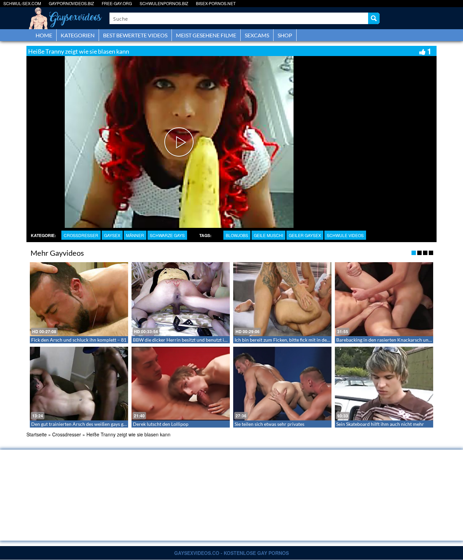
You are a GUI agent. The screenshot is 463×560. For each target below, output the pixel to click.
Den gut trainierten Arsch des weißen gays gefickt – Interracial (96, 424)
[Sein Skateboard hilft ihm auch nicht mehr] (384, 384)
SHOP (285, 35)
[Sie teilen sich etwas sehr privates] (282, 384)
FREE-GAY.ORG (117, 3)
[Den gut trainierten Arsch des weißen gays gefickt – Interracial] (79, 384)
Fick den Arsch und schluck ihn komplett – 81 (78, 340)
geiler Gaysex (305, 235)
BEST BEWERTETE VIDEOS (135, 35)
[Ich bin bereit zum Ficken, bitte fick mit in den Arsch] (282, 299)
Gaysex (112, 235)
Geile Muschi (268, 235)
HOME (44, 35)
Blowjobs (237, 235)
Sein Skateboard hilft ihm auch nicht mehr (380, 424)
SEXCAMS (257, 35)
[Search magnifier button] (374, 18)
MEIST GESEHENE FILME (206, 35)
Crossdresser (81, 235)
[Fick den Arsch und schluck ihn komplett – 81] (79, 299)
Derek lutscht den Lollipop (160, 424)
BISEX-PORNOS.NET (216, 3)
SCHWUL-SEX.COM (22, 3)
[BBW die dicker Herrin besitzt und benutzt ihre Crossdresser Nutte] (181, 299)
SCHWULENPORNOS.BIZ (164, 3)
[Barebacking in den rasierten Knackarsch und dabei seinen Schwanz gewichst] (384, 299)
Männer (135, 235)
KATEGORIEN (78, 35)
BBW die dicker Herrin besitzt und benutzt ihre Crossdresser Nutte (203, 340)
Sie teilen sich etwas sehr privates (269, 424)
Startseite (36, 434)
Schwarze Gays (167, 235)
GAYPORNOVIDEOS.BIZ (71, 3)
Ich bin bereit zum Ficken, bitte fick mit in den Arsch (289, 340)
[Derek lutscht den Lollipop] (181, 384)
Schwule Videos (345, 235)
